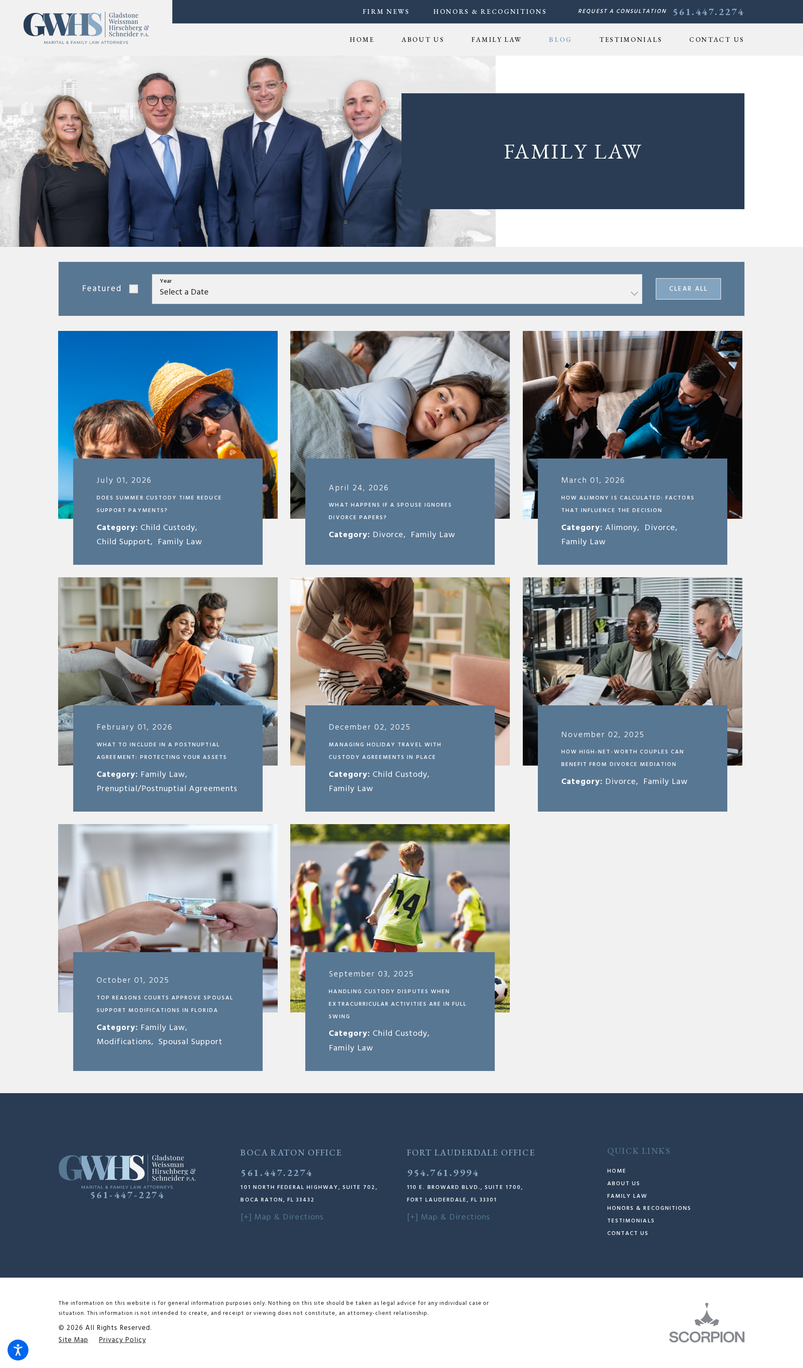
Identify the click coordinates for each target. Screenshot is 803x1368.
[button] (18, 1350)
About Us (623, 1183)
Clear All (688, 289)
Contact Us (628, 1233)
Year (166, 281)
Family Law (627, 1196)
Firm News (386, 11)
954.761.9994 (443, 1172)
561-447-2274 (127, 1194)
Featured (102, 289)
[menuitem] (369, 39)
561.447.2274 (708, 12)
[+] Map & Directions (282, 1217)
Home (617, 1171)
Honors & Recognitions (490, 11)
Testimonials (631, 1221)
